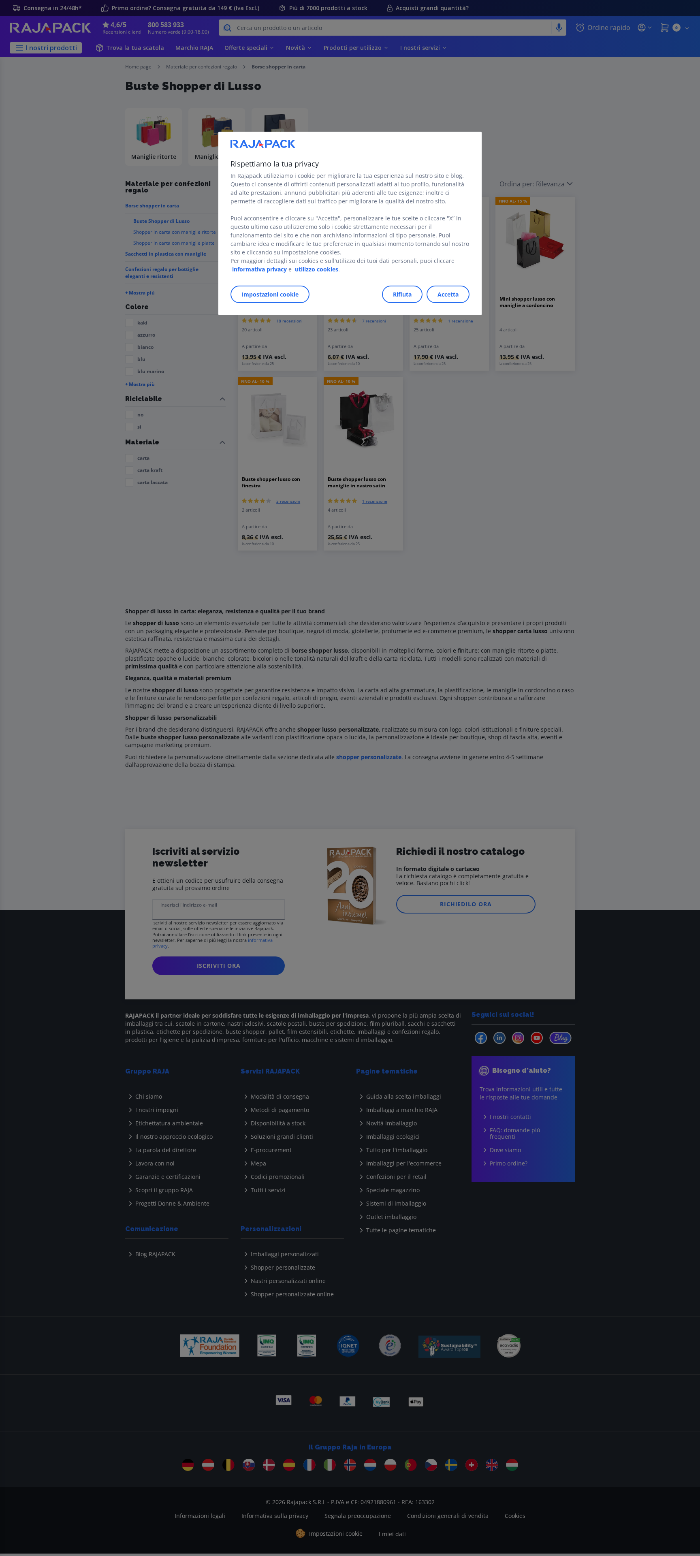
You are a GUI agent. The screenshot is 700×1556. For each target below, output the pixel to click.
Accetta (448, 294)
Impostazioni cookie (270, 294)
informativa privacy (259, 269)
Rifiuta (402, 294)
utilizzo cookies (316, 269)
